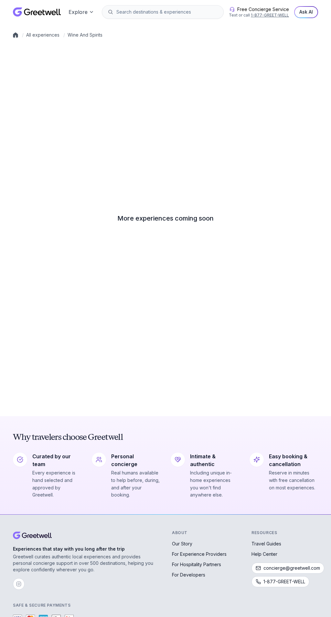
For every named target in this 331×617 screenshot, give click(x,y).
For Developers (188, 574)
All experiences (42, 35)
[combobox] (167, 12)
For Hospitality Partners (196, 564)
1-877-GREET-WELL (270, 15)
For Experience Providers (199, 554)
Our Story (182, 543)
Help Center (264, 554)
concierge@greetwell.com (291, 568)
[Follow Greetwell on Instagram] (19, 584)
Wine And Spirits (85, 35)
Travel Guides (266, 543)
